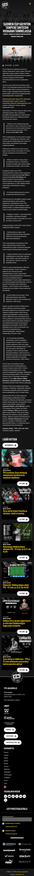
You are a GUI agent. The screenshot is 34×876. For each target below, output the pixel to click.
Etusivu (5, 34)
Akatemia (7, 769)
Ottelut (6, 758)
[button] (29, 3)
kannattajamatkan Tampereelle (13, 95)
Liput (5, 783)
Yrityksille (7, 777)
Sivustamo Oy (20, 874)
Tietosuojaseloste (22, 871)
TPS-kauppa (8, 775)
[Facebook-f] (16, 796)
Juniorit (6, 766)
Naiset (6, 763)
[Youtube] (9, 796)
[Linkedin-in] (20, 796)
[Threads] (24, 796)
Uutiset (6, 755)
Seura (6, 780)
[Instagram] (5, 796)
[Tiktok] (13, 796)
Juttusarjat (7, 772)
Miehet (6, 761)
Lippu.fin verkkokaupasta (18, 103)
